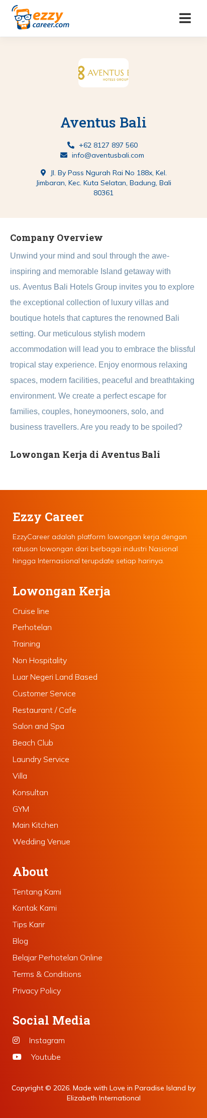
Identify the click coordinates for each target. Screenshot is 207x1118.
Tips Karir (29, 924)
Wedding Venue (41, 841)
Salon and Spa (38, 726)
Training (26, 644)
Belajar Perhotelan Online (57, 957)
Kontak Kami (35, 908)
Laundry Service (41, 759)
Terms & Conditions (47, 974)
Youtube (45, 1057)
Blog (20, 941)
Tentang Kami (37, 892)
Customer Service (44, 693)
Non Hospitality (40, 660)
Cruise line (31, 611)
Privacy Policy (37, 990)
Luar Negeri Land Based (55, 677)
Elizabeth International (104, 1097)
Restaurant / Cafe (44, 710)
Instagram (46, 1040)
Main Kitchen (35, 825)
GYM (21, 809)
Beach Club (33, 742)
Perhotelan (32, 627)
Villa (20, 776)
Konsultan (30, 792)
